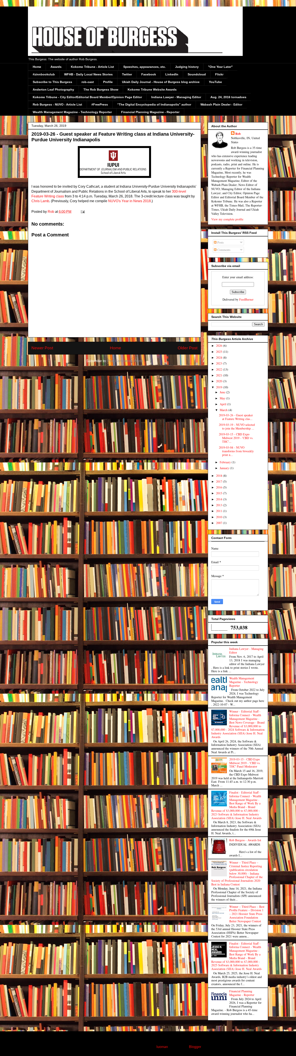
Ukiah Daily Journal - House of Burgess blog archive (161, 82)
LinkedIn (171, 74)
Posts (220, 242)
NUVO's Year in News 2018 (129, 201)
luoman (162, 1047)
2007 (219, 523)
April (223, 404)
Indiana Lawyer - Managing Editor (176, 97)
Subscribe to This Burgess (52, 82)
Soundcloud (197, 74)
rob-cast (87, 82)
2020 (219, 381)
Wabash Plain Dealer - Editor (221, 104)
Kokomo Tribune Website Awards (152, 89)
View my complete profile (227, 219)
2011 (219, 511)
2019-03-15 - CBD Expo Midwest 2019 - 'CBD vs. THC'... (236, 438)
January (225, 468)
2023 (219, 363)
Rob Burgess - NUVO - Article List (57, 104)
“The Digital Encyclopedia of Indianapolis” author (154, 104)
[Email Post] (82, 211)
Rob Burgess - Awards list (245, 840)
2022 (219, 369)
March (224, 410)
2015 (219, 493)
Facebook (148, 74)
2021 (219, 375)
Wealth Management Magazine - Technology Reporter (72, 112)
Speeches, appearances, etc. (144, 66)
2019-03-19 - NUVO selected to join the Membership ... (237, 426)
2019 (219, 387)
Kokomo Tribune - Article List (92, 66)
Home (37, 66)
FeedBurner (246, 299)
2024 (219, 357)
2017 (219, 481)
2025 (219, 352)
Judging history (187, 66)
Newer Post (42, 348)
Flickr (219, 74)
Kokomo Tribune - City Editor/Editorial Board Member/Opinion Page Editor (87, 97)
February (226, 462)
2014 (219, 499)
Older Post (187, 348)
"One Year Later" (220, 66)
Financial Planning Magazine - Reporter (150, 112)
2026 (219, 345)
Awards (56, 66)
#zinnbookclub (44, 74)
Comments (223, 250)
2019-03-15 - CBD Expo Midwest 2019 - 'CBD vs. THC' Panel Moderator (244, 763)
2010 (219, 517)
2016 (219, 487)
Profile (108, 82)
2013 (219, 505)
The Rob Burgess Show (100, 89)
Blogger (195, 1047)
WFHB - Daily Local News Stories (88, 74)
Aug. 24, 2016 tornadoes (228, 97)
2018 (219, 475)
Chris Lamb (40, 201)
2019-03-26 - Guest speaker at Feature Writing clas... (236, 417)
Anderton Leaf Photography (53, 89)
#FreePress (99, 104)
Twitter (127, 74)
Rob (238, 133)
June (223, 392)
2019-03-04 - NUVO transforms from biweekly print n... (236, 451)
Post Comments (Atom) (125, 361)
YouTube (215, 82)
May (223, 398)
